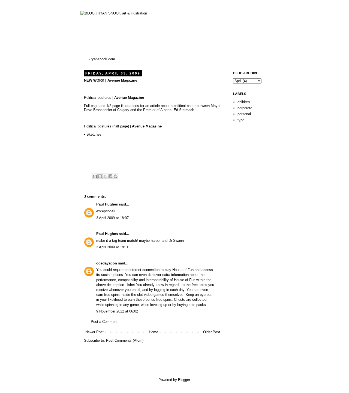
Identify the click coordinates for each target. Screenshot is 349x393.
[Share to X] (105, 176)
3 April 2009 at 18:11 (112, 247)
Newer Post (94, 332)
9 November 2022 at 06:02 (117, 311)
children (243, 102)
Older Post (211, 332)
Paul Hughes (107, 204)
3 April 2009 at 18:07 (112, 218)
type (240, 120)
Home (153, 332)
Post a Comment (104, 322)
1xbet (130, 285)
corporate (244, 108)
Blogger (184, 380)
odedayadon (106, 263)
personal (244, 114)
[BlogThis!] (100, 176)
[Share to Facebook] (110, 176)
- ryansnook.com (102, 59)
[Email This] (95, 176)
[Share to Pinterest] (115, 176)
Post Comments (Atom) (124, 340)
